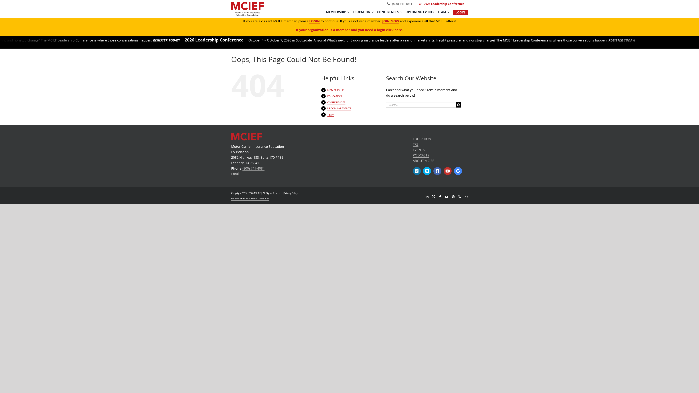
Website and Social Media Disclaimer (250, 198)
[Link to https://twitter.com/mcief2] (427, 171)
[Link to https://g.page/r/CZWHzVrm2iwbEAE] (458, 171)
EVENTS (419, 150)
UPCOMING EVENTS (339, 108)
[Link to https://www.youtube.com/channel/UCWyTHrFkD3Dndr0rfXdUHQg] (448, 171)
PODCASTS (421, 155)
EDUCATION (422, 139)
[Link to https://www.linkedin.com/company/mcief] (417, 171)
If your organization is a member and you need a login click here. (349, 30)
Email (235, 174)
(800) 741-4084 (253, 168)
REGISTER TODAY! (145, 40)
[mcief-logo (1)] (247, 3)
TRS (415, 144)
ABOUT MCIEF (423, 160)
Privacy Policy (291, 193)
